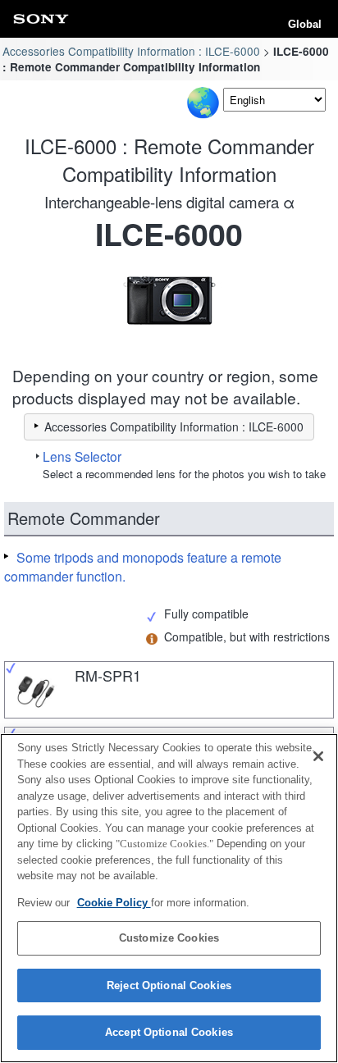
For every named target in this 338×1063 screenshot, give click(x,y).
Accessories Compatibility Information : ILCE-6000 (131, 51)
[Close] (318, 756)
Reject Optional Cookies (169, 985)
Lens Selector (82, 456)
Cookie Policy (114, 902)
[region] (169, 898)
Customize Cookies (169, 938)
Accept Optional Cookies (169, 1032)
